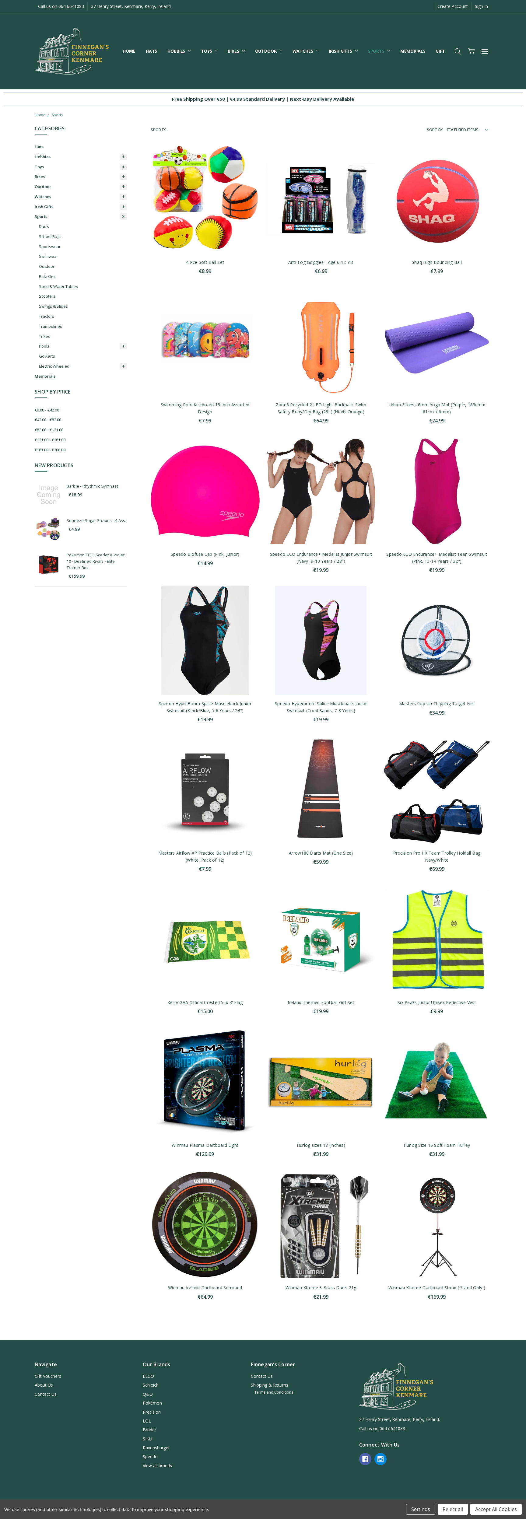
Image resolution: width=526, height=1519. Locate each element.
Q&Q (148, 1394)
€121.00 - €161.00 (50, 440)
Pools (44, 346)
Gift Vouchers (48, 1376)
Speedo (150, 1456)
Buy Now (205, 241)
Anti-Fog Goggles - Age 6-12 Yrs (321, 262)
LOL (147, 1421)
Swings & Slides (53, 306)
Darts (44, 226)
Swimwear (48, 256)
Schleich (151, 1385)
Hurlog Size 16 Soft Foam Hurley (437, 1145)
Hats (151, 51)
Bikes (234, 51)
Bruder (149, 1430)
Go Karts (47, 356)
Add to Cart (205, 227)
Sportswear (50, 246)
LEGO (148, 1376)
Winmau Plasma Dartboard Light (205, 1145)
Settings (420, 1509)
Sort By (435, 129)
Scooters (47, 296)
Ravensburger (156, 1448)
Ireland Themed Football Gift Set (321, 1002)
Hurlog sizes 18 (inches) (321, 1145)
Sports (377, 51)
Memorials (413, 51)
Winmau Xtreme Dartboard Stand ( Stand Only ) (436, 1287)
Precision (152, 1412)
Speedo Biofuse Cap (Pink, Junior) (205, 554)
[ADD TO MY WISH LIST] (249, 175)
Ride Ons (47, 276)
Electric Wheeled (54, 366)
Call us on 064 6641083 (61, 6)
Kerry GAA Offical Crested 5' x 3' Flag (205, 1002)
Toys (207, 51)
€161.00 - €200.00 (50, 450)
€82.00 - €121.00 (49, 429)
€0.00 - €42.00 (47, 410)
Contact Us (46, 1394)
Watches (303, 51)
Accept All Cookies (496, 1509)
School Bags (50, 236)
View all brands (157, 1465)
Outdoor (266, 51)
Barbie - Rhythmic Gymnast (92, 486)
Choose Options (437, 981)
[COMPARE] (249, 165)
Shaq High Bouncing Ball (437, 262)
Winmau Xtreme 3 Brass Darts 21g (321, 1287)
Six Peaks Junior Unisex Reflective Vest (437, 1002)
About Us (44, 1385)
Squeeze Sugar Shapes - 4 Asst (97, 520)
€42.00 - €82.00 (48, 419)
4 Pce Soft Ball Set (205, 262)
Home (129, 51)
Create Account (452, 6)
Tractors (46, 316)
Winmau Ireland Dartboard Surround (205, 1287)
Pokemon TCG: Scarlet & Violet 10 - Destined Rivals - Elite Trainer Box (95, 561)
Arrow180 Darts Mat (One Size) (321, 853)
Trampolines (50, 326)
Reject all (453, 1509)
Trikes (44, 336)
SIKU (147, 1439)
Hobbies (176, 51)
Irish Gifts (341, 51)
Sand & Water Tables (58, 286)
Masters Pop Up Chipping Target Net (437, 703)
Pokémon (152, 1403)
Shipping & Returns (269, 1385)
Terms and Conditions (273, 1392)
